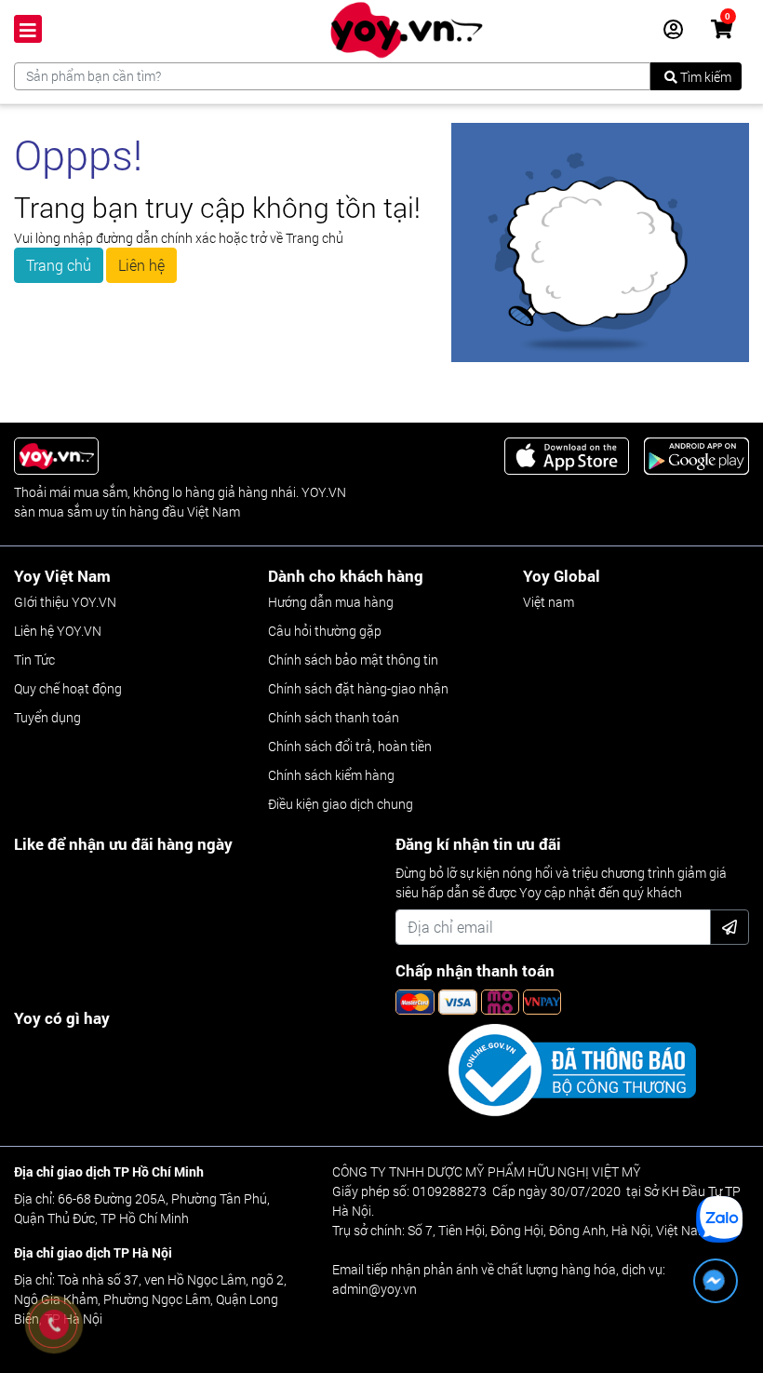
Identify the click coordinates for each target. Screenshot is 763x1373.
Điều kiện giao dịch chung (340, 804)
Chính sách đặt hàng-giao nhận (358, 688)
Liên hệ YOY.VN (57, 630)
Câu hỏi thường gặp (325, 630)
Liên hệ (141, 265)
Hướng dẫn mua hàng (331, 602)
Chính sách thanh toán (333, 717)
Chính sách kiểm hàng (331, 775)
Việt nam (548, 602)
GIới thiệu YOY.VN (65, 602)
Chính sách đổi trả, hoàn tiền (350, 746)
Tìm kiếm (704, 77)
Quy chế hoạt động (68, 688)
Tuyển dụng (47, 717)
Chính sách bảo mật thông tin (353, 659)
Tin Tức (34, 659)
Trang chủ (58, 265)
